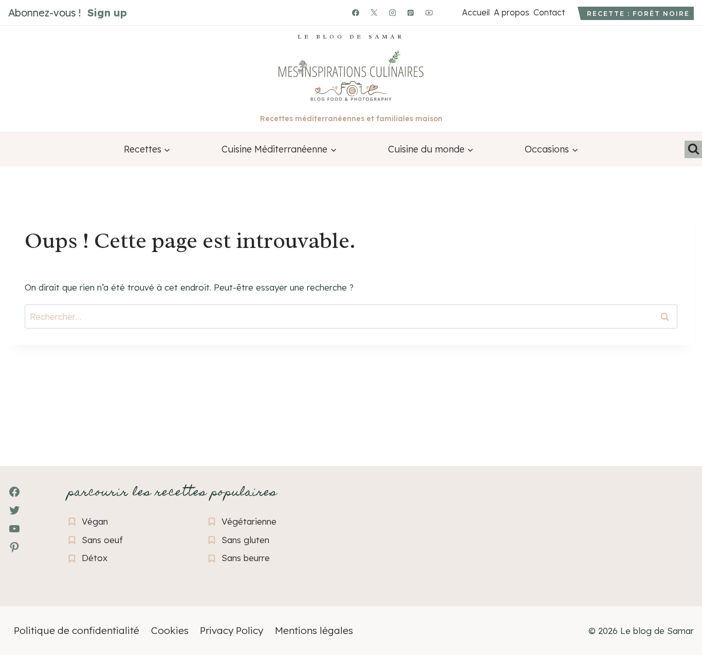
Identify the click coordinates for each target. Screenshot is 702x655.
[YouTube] (429, 13)
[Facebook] (355, 13)
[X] (374, 13)
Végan (95, 521)
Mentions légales (314, 630)
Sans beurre (245, 557)
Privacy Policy (231, 630)
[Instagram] (392, 13)
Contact (548, 12)
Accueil (475, 12)
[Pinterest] (411, 13)
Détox (94, 557)
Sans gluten (245, 539)
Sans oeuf (102, 539)
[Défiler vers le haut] (25, 591)
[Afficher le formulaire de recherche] (693, 149)
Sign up (107, 12)
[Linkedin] (447, 13)
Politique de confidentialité (76, 630)
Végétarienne (248, 521)
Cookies (170, 630)
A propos (511, 12)
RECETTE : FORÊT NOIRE (638, 13)
